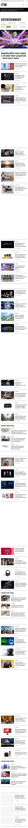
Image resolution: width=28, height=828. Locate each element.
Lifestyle (13, 603)
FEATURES (22, 26)
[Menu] (23, 4)
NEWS (8, 26)
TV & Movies (22, 22)
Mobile (12, 428)
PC (11, 779)
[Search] (26, 5)
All (3, 22)
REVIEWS (15, 26)
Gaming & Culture (12, 22)
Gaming (3, 50)
